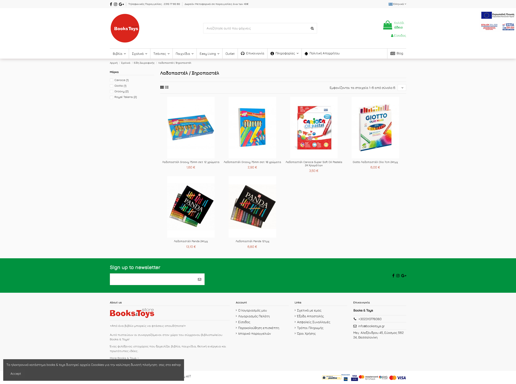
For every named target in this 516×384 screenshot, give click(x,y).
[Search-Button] (312, 28)
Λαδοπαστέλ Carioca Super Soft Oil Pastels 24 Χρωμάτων (314, 163)
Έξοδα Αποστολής (310, 316)
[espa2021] (497, 20)
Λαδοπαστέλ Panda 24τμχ (191, 241)
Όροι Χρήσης (306, 333)
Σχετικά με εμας (309, 310)
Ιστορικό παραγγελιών (254, 333)
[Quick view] (194, 157)
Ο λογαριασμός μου (252, 310)
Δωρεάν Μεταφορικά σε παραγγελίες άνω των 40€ (217, 3)
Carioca (121, 80)
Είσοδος (244, 322)
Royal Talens (125, 97)
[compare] (188, 157)
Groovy (121, 91)
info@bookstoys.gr (371, 326)
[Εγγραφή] (199, 279)
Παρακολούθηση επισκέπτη (258, 328)
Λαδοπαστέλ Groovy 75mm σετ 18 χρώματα (252, 162)
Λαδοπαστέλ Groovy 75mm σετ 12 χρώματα (191, 162)
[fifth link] (162, 87)
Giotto (120, 85)
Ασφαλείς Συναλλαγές (313, 322)
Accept (15, 373)
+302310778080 (370, 319)
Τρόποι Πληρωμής (310, 328)
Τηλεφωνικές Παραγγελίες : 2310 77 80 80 (154, 3)
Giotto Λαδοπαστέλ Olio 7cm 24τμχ (375, 162)
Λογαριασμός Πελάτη (254, 316)
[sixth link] (167, 87)
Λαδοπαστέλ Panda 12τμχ (252, 241)
